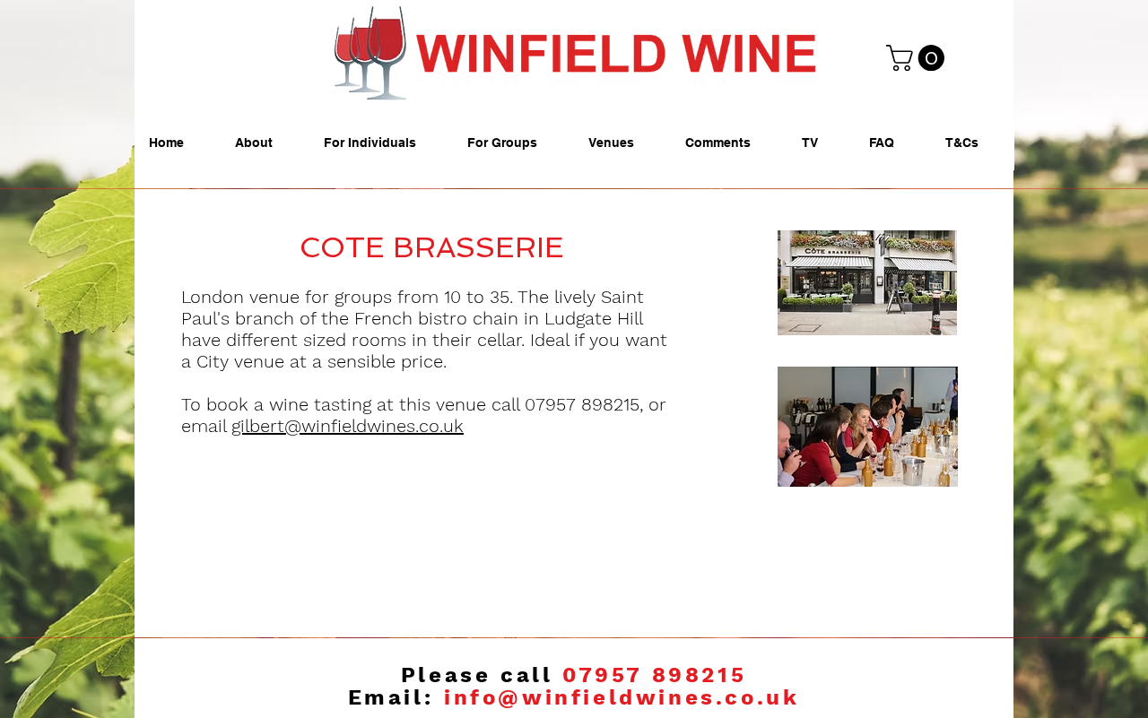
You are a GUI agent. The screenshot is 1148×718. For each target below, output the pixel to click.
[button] (918, 58)
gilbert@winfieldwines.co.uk (347, 426)
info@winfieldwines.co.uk (621, 697)
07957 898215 (654, 675)
